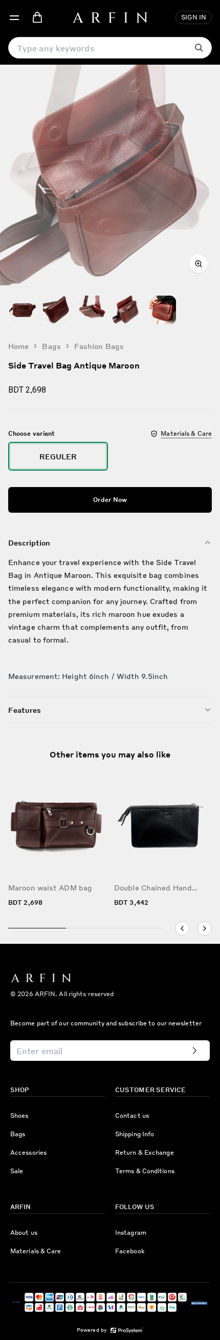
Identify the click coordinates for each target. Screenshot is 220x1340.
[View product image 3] (92, 310)
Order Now (110, 499)
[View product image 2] (57, 310)
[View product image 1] (22, 310)
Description (29, 542)
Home (18, 346)
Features (24, 709)
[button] (14, 17)
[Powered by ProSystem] (127, 1330)
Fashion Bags (99, 346)
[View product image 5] (161, 310)
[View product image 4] (127, 310)
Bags (51, 346)
